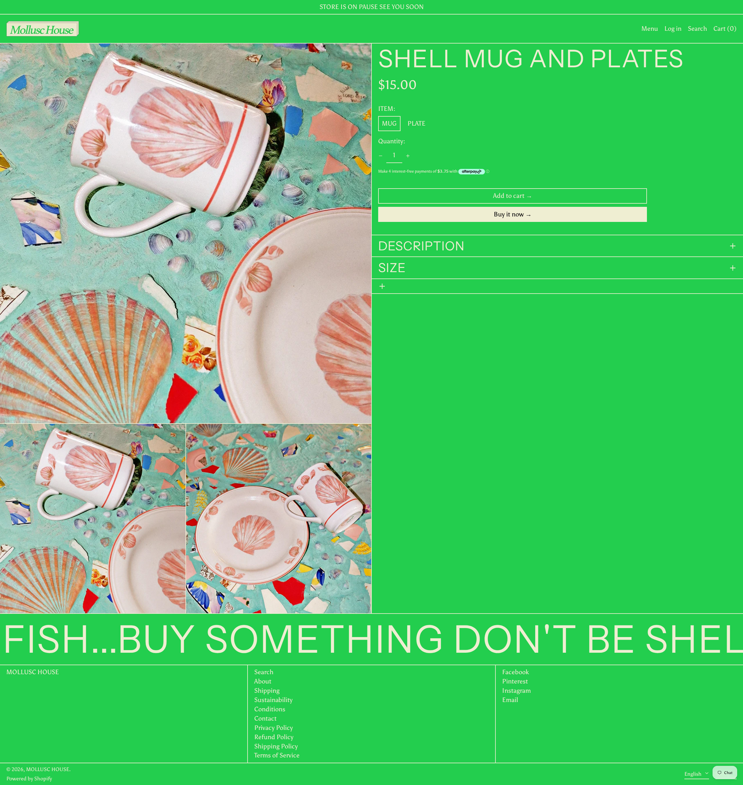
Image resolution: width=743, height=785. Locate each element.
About (262, 681)
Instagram (516, 690)
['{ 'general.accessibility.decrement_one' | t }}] (380, 156)
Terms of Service (277, 755)
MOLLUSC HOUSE (32, 672)
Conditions (269, 709)
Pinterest (515, 681)
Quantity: (391, 141)
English (693, 773)
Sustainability (273, 700)
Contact (265, 718)
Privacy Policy (273, 728)
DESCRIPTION (423, 246)
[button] (697, 29)
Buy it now (509, 214)
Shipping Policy (276, 746)
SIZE (392, 268)
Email (510, 700)
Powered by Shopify (29, 778)
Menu (649, 28)
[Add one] (408, 156)
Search (263, 672)
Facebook (515, 672)
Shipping (266, 690)
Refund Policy (273, 737)
